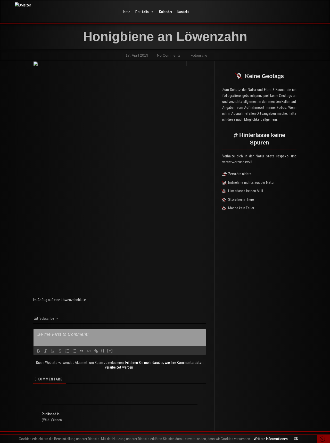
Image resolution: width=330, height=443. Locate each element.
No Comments (168, 55)
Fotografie (199, 55)
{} (103, 351)
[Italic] (45, 351)
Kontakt (183, 12)
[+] (110, 351)
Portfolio (142, 12)
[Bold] (38, 351)
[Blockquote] (81, 351)
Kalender (165, 12)
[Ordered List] (67, 351)
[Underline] (52, 351)
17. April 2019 (136, 55)
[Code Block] (89, 351)
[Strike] (60, 351)
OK (296, 439)
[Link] (96, 351)
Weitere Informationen (271, 439)
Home (126, 12)
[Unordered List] (74, 351)
